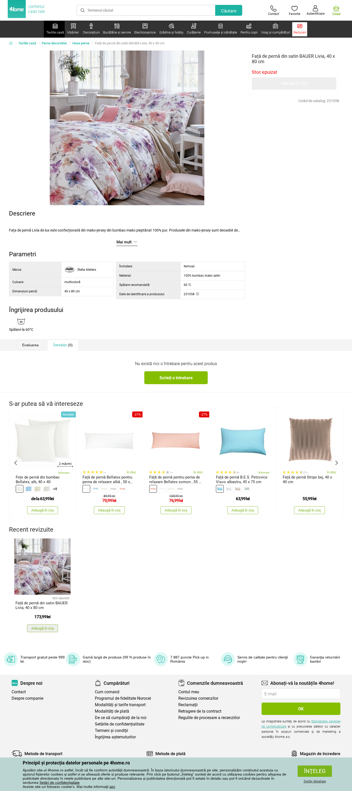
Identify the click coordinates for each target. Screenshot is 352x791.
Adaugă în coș (294, 83)
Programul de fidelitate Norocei (123, 698)
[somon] (122, 488)
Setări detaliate (315, 781)
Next (336, 462)
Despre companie (27, 698)
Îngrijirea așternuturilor (115, 737)
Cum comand (107, 692)
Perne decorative (54, 43)
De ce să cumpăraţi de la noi (120, 718)
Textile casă (27, 43)
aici (112, 787)
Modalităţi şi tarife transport (120, 705)
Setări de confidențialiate (59, 782)
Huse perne (80, 43)
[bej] (37, 488)
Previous (15, 462)
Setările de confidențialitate (119, 724)
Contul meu (188, 692)
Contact (19, 692)
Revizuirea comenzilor (198, 698)
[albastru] (28, 488)
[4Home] (12, 43)
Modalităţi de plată (112, 711)
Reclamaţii (188, 705)
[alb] (19, 488)
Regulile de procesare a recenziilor (209, 718)
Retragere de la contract (199, 711)
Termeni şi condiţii (111, 730)
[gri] (46, 488)
